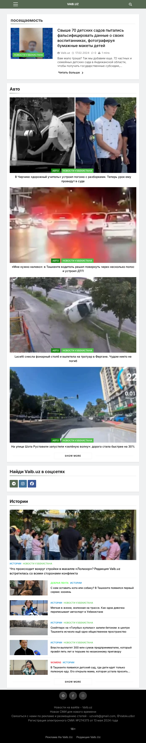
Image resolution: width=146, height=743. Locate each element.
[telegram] (14, 484)
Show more (73, 455)
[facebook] (32, 484)
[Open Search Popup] (130, 4)
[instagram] (23, 484)
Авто (55, 170)
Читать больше (69, 72)
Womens (56, 662)
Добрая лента (60, 582)
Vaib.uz (65, 52)
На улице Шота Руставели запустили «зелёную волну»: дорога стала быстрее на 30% (73, 446)
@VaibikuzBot (126, 716)
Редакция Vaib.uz (88, 737)
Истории (15, 563)
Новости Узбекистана (28, 54)
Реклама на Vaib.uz (59, 737)
